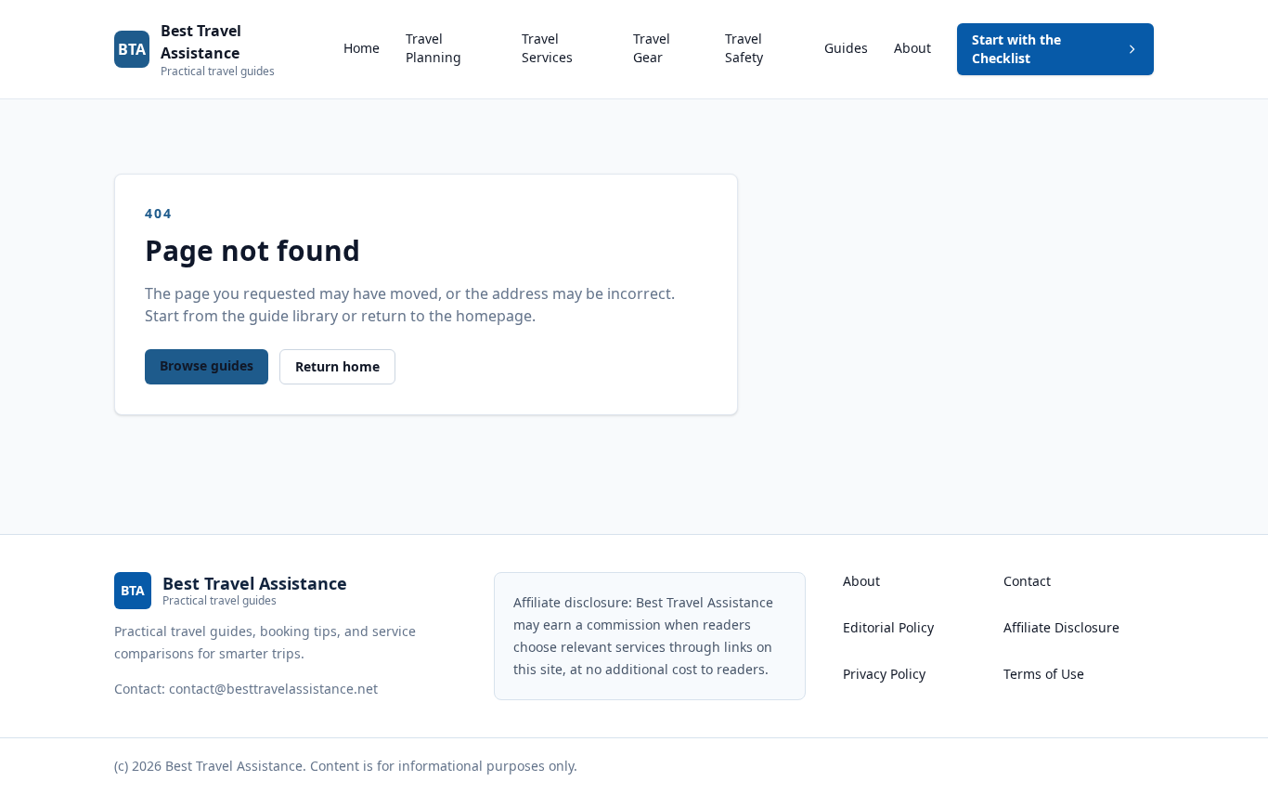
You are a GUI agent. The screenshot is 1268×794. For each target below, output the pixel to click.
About (912, 48)
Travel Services (547, 48)
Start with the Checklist (1016, 49)
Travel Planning (433, 48)
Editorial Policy (888, 627)
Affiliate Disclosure (1061, 627)
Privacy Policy (884, 674)
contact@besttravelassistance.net (273, 688)
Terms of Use (1043, 674)
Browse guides (206, 365)
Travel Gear (651, 48)
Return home (337, 366)
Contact (1027, 581)
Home (361, 48)
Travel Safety (744, 48)
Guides (846, 48)
